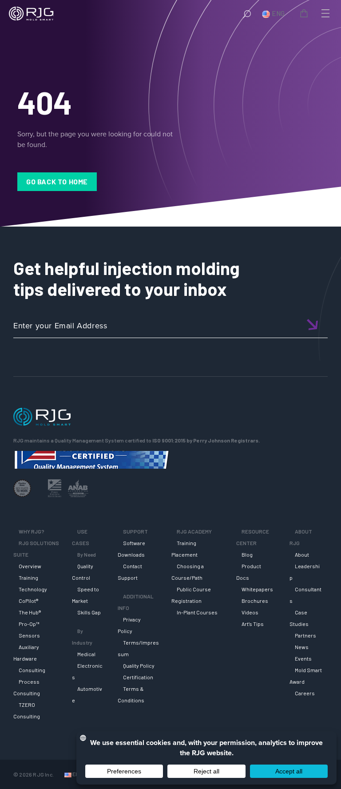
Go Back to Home (57, 181)
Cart (305, 15)
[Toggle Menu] (324, 13)
